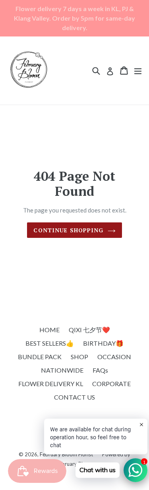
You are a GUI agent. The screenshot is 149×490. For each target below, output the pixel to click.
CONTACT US (74, 397)
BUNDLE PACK (40, 356)
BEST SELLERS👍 (49, 343)
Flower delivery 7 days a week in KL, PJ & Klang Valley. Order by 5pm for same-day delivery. (74, 18)
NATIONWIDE (62, 370)
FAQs (100, 370)
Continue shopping (68, 230)
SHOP (79, 356)
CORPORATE (111, 383)
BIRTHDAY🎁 (103, 343)
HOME (49, 329)
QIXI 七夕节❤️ (89, 329)
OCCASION (114, 356)
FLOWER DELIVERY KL (50, 383)
